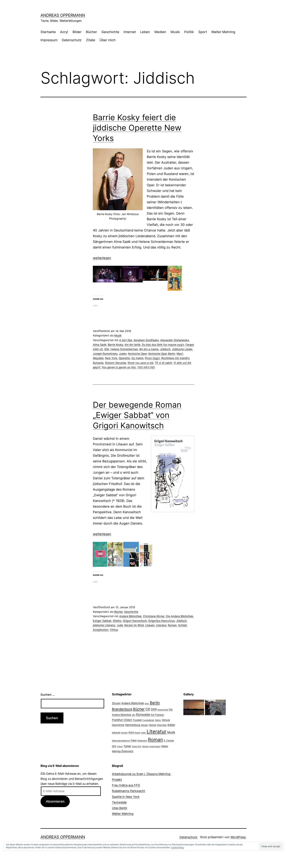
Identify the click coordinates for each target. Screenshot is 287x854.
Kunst (137, 732)
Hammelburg (132, 724)
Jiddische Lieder (182, 349)
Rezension (142, 740)
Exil (152, 714)
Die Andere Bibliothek (179, 616)
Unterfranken (154, 746)
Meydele (98, 358)
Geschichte (110, 32)
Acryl (64, 32)
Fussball (137, 720)
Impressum (49, 40)
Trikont (120, 746)
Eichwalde (143, 714)
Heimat (152, 725)
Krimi (131, 732)
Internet (130, 32)
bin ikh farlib (132, 344)
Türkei (127, 746)
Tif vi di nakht (163, 362)
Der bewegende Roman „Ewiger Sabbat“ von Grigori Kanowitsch (137, 415)
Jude (120, 625)
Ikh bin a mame (148, 349)
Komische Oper (137, 353)
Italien (171, 724)
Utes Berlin (119, 808)
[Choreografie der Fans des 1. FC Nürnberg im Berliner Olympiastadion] (215, 707)
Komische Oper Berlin (161, 353)
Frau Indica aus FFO (126, 785)
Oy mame (137, 358)
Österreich (127, 751)
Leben (145, 32)
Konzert (124, 732)
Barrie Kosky (115, 344)
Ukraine (145, 746)
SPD (114, 746)
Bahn (147, 703)
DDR (154, 709)
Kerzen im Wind (134, 625)
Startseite (48, 32)
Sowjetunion (100, 629)
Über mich (107, 40)
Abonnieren (55, 801)
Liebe (143, 732)
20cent (116, 703)
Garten (158, 720)
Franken (159, 714)
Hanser (144, 725)
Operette (124, 358)
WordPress (238, 837)
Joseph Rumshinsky (105, 353)
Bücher (91, 32)
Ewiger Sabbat (102, 620)
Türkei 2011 (136, 746)
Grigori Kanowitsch (135, 620)
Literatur (161, 625)
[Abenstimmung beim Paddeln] (193, 707)
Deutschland (162, 709)
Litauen (149, 625)
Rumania (98, 362)
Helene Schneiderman (124, 349)
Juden (123, 353)
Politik (189, 32)
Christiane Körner (153, 616)
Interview (162, 725)
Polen (134, 740)
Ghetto (117, 620)
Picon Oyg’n (152, 358)
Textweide (119, 802)
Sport (202, 32)
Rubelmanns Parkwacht (128, 791)
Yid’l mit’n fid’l (146, 367)
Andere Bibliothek (130, 616)
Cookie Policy (177, 847)
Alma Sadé (99, 344)
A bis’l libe (125, 340)
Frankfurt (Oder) (122, 719)
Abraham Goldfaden (146, 340)
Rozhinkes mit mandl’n (175, 358)
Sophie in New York (126, 796)
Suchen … (48, 694)
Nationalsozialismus (121, 740)
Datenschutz (72, 40)
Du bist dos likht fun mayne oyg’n (163, 344)
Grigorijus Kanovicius (161, 620)
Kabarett (116, 732)
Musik (175, 32)
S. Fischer (169, 740)
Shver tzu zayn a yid (140, 362)
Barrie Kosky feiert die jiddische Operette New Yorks (137, 127)
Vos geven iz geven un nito (119, 367)
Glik (106, 349)
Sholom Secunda (115, 362)
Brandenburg (122, 709)
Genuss (166, 720)
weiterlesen (102, 258)
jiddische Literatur (104, 625)
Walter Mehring (223, 32)
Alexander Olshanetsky (174, 340)
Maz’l (180, 353)
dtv (133, 714)
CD (147, 709)
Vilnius (114, 629)
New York (111, 358)
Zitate (90, 40)
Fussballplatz (148, 720)
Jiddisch (165, 349)
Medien (160, 32)
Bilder (77, 32)
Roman (172, 625)
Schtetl (182, 625)
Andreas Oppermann (63, 15)
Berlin (155, 702)
